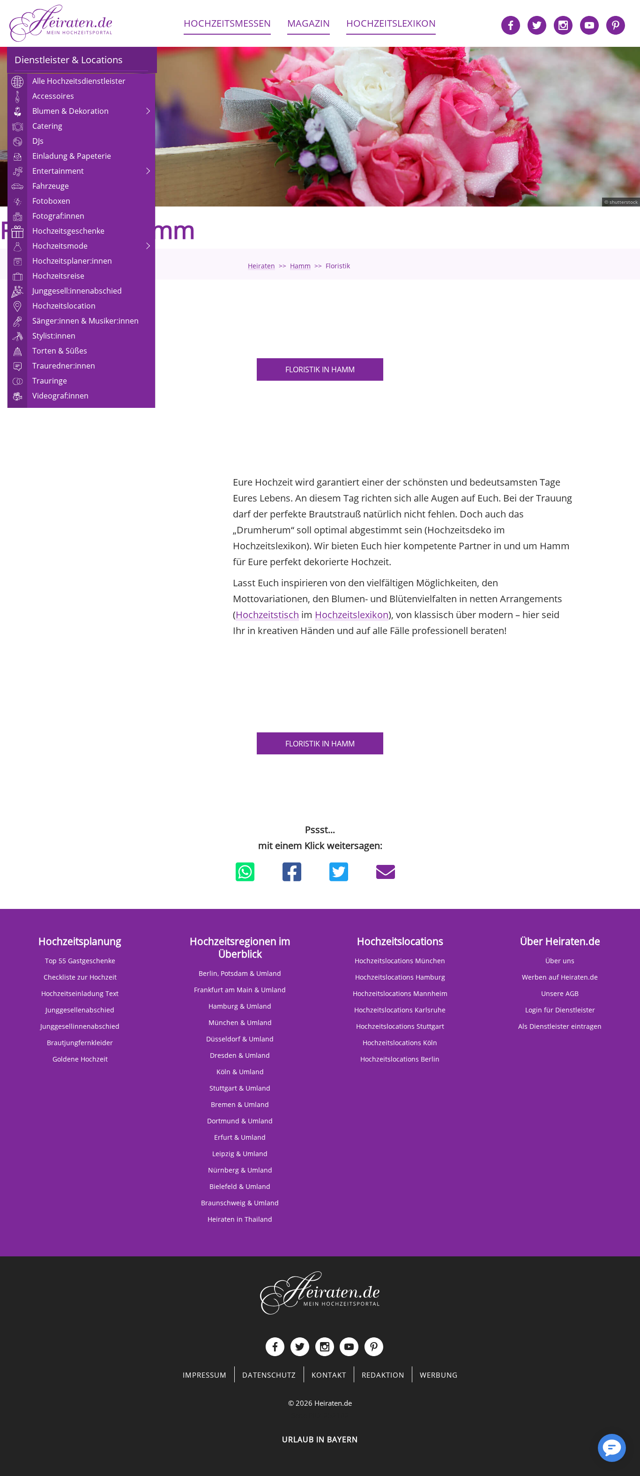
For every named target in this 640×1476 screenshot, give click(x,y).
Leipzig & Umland (240, 1153)
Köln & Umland (240, 1071)
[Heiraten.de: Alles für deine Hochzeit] (320, 1292)
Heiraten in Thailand (240, 1219)
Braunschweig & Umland (240, 1202)
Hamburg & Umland (239, 1006)
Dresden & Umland (240, 1055)
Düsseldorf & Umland (240, 1038)
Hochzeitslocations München (400, 960)
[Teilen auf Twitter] (338, 872)
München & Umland (240, 1022)
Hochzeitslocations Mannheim (400, 993)
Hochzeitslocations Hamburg (400, 977)
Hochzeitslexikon (351, 614)
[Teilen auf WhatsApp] (245, 872)
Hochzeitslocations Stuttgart (400, 1026)
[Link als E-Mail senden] (385, 872)
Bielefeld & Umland (239, 1186)
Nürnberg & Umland (240, 1170)
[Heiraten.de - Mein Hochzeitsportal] (60, 23)
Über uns (559, 960)
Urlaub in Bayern (320, 1439)
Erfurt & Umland (240, 1137)
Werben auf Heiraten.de (560, 977)
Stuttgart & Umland (239, 1088)
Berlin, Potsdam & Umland (240, 973)
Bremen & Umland (240, 1104)
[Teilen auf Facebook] (292, 872)
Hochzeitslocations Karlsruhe (400, 1009)
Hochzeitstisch (267, 614)
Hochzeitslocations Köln (400, 1042)
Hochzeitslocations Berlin (399, 1059)
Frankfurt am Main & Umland (240, 989)
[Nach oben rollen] (579, 1453)
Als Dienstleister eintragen (560, 1026)
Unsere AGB (560, 993)
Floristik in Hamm (320, 369)
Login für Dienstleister (560, 1009)
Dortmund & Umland (240, 1120)
